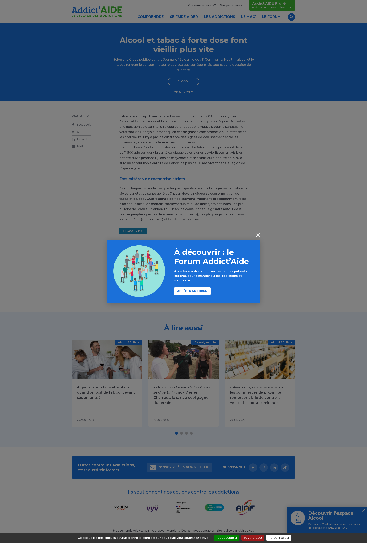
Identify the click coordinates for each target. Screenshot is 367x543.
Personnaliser (278, 538)
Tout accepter (226, 538)
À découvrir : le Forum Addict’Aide (211, 256)
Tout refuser (252, 538)
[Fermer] (258, 235)
